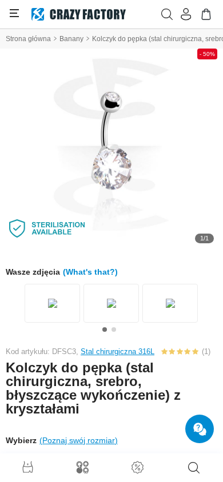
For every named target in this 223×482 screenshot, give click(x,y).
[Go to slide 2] (114, 329)
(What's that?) (90, 271)
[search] (194, 467)
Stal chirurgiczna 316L (117, 351)
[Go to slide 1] (104, 329)
